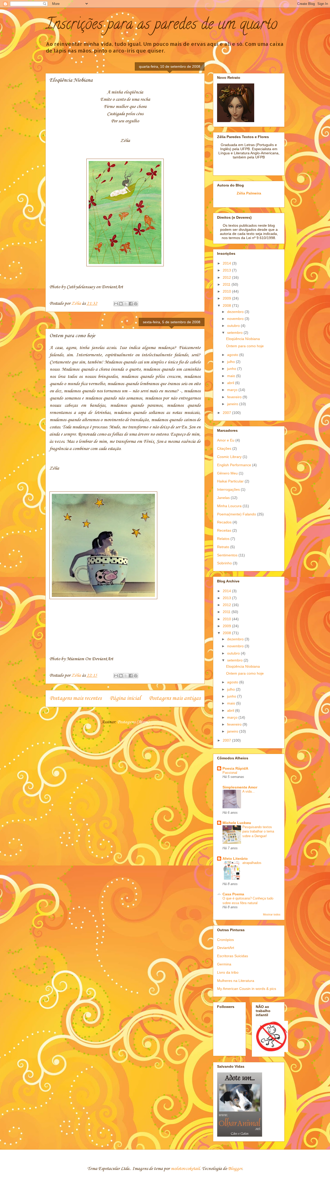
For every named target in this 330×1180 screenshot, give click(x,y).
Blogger (235, 1168)
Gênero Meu (227, 473)
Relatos (223, 539)
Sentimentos (227, 555)
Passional (229, 773)
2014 (227, 263)
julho (231, 362)
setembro (235, 332)
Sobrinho (224, 563)
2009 (227, 298)
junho (232, 369)
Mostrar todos (271, 914)
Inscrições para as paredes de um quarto (161, 25)
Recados (224, 522)
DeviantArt (225, 948)
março (232, 390)
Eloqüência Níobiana (71, 80)
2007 (227, 413)
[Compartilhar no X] (125, 303)
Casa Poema (233, 894)
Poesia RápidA (235, 768)
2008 (227, 305)
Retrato (223, 547)
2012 (227, 277)
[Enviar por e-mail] (116, 303)
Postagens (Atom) (133, 722)
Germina (224, 964)
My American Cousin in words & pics (246, 989)
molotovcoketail (185, 1168)
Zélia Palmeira (249, 193)
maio (231, 376)
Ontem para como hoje (72, 336)
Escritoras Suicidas (232, 956)
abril (231, 383)
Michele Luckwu (236, 823)
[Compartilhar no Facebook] (130, 303)
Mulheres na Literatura (235, 981)
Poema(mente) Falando (236, 514)
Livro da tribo (227, 972)
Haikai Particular (230, 481)
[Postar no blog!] (120, 303)
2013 (227, 270)
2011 (227, 284)
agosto (233, 355)
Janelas (223, 498)
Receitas (224, 530)
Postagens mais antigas (175, 698)
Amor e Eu (225, 440)
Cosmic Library (229, 457)
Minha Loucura (229, 506)
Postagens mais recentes (76, 698)
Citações (224, 448)
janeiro (233, 404)
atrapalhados (251, 863)
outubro (234, 326)
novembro (236, 319)
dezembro (236, 312)
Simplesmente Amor (239, 787)
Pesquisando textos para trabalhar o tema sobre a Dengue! (258, 831)
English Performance (234, 465)
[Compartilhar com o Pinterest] (135, 303)
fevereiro (235, 397)
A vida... (248, 791)
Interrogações (228, 489)
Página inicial (125, 698)
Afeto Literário (235, 858)
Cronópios (225, 940)
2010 (227, 291)
